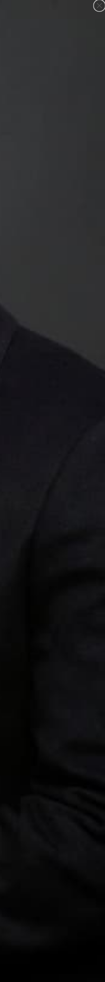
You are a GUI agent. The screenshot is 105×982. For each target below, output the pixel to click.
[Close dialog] (99, 5)
